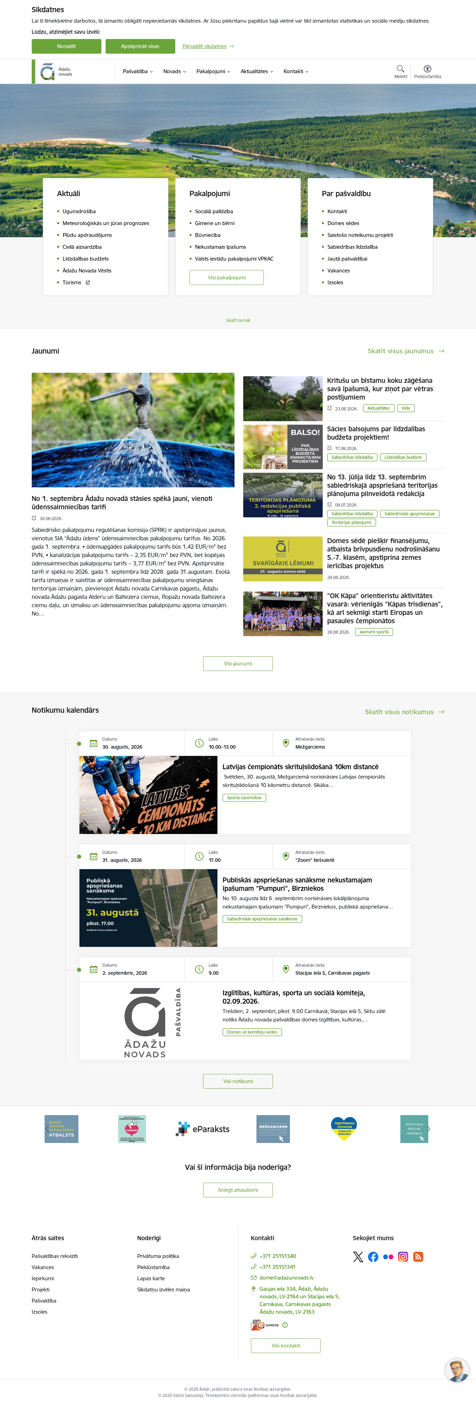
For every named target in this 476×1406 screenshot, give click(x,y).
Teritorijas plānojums (351, 522)
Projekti (40, 1289)
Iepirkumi (43, 1278)
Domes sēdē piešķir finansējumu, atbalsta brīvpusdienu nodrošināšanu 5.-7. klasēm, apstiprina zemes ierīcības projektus (383, 553)
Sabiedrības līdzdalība (352, 457)
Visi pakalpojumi (227, 277)
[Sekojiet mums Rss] (418, 1257)
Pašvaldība (44, 1300)
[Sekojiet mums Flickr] (388, 1256)
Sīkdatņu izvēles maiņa (163, 1289)
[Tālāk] (428, 1129)
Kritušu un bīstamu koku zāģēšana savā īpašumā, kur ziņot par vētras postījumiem (380, 388)
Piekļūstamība (153, 1267)
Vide (406, 408)
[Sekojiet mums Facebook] (373, 1257)
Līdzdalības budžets (403, 457)
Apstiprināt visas (140, 46)
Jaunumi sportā (374, 631)
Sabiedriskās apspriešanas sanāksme (262, 918)
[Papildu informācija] (284, 1325)
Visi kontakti (286, 1345)
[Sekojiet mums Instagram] (403, 1257)
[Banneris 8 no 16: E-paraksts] (132, 1128)
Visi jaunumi (238, 663)
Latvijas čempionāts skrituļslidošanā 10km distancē (301, 767)
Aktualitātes (379, 408)
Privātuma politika (158, 1256)
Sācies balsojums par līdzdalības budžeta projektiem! (376, 433)
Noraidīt (66, 46)
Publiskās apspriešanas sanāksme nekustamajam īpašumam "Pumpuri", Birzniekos (297, 884)
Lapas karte (151, 1278)
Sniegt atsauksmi (238, 1190)
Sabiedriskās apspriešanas (410, 513)
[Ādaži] (56, 71)
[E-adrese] (265, 1325)
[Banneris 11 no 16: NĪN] (344, 1128)
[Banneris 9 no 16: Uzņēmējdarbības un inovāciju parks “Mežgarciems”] (203, 1128)
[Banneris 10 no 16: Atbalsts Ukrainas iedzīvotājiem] (273, 1128)
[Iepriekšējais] (47, 1129)
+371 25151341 (278, 1267)
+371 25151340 (278, 1256)
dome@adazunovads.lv (287, 1277)
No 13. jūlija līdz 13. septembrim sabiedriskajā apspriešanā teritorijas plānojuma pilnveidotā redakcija (382, 485)
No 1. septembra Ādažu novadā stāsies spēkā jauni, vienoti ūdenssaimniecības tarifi (122, 502)
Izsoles (39, 1311)
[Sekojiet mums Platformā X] (358, 1257)
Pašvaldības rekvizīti (55, 1256)
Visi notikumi (238, 1081)
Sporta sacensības (244, 797)
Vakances (43, 1267)
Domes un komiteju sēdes (252, 1032)
